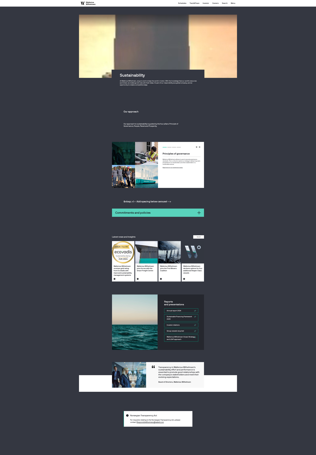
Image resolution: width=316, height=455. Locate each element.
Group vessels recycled (175, 331)
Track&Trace (194, 3)
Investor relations (173, 325)
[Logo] (88, 4)
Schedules (182, 3)
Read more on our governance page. (173, 167)
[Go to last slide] (196, 147)
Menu (233, 3)
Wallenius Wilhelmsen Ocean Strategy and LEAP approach (181, 338)
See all (198, 237)
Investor (206, 3)
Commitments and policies (133, 212)
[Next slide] (199, 147)
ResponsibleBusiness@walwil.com (150, 422)
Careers (215, 3)
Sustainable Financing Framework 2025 (179, 318)
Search (225, 3)
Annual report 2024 (174, 311)
